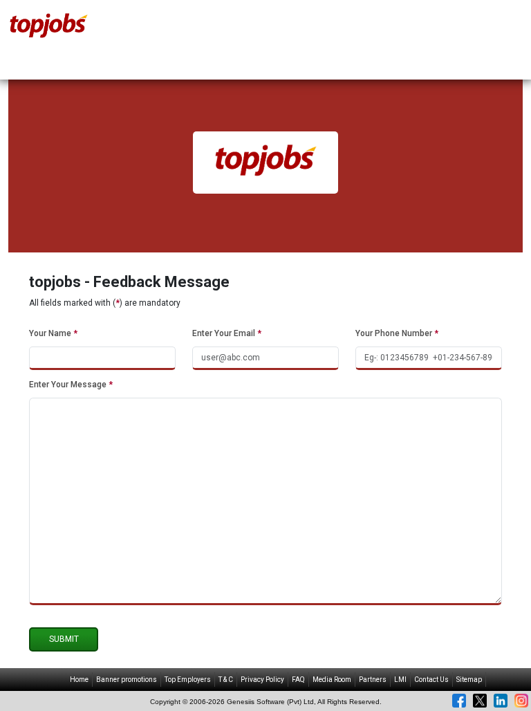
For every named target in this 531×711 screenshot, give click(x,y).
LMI (400, 679)
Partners (372, 679)
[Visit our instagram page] (521, 701)
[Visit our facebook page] (459, 701)
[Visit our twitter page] (480, 701)
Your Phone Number (396, 333)
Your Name (53, 333)
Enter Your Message (71, 384)
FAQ (298, 679)
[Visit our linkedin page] (500, 701)
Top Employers (188, 679)
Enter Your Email (226, 333)
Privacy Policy (262, 679)
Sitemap (469, 679)
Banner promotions (126, 679)
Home (79, 679)
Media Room (332, 679)
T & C (225, 679)
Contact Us (431, 679)
